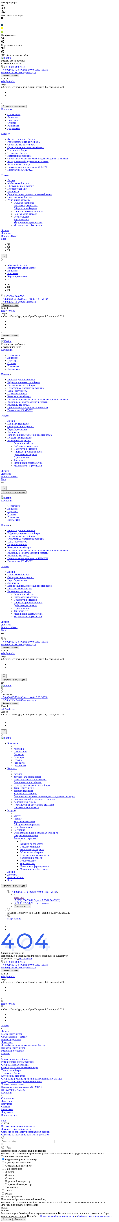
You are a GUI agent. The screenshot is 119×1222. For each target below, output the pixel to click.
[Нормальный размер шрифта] (3, 8)
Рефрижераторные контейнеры (23, 141)
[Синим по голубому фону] (2, 25)
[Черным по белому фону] (2, 19)
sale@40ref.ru (8, 81)
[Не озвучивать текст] (2, 52)
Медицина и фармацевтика (28, 222)
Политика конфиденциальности (18, 1126)
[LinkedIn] (8, 250)
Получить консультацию (13, 106)
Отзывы (11, 123)
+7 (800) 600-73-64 (15, 67)
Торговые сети (21, 219)
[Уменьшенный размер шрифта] (2, 5)
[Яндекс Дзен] (8, 247)
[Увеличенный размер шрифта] (4, 12)
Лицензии (12, 117)
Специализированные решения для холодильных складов (37, 158)
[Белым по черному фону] (2, 22)
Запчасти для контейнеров (21, 139)
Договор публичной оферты (16, 1129)
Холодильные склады (18, 164)
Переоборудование (17, 188)
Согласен (6, 1219)
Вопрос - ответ (9, 1115)
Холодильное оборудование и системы (27, 161)
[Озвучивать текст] (3, 48)
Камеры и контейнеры (19, 155)
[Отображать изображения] (3, 38)
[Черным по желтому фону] (2, 29)
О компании (13, 114)
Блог (3, 238)
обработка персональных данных (94, 1216)
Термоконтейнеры (17, 153)
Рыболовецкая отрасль (25, 205)
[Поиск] (4, 256)
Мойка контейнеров (18, 183)
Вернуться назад (10, 958)
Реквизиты (13, 125)
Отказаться (19, 1219)
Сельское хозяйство (24, 202)
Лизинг (11, 180)
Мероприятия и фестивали (28, 225)
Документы (13, 128)
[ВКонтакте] (8, 244)
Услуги (5, 175)
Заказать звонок (10, 75)
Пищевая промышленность (28, 211)
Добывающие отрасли (25, 214)
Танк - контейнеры (17, 150)
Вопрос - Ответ (9, 236)
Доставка (6, 233)
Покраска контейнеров (19, 197)
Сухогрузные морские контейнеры (25, 147)
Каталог (5, 133)
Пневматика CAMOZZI (20, 169)
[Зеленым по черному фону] (2, 32)
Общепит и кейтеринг (25, 208)
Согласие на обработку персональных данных (25, 1131)
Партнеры (12, 120)
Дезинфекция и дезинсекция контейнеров (29, 194)
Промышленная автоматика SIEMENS (27, 167)
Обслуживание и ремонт (20, 186)
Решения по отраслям (19, 200)
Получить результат (11, 1196)
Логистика (13, 191)
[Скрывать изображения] (2, 42)
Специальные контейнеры (21, 144)
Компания (6, 109)
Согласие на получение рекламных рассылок (25, 1134)
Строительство (21, 216)
